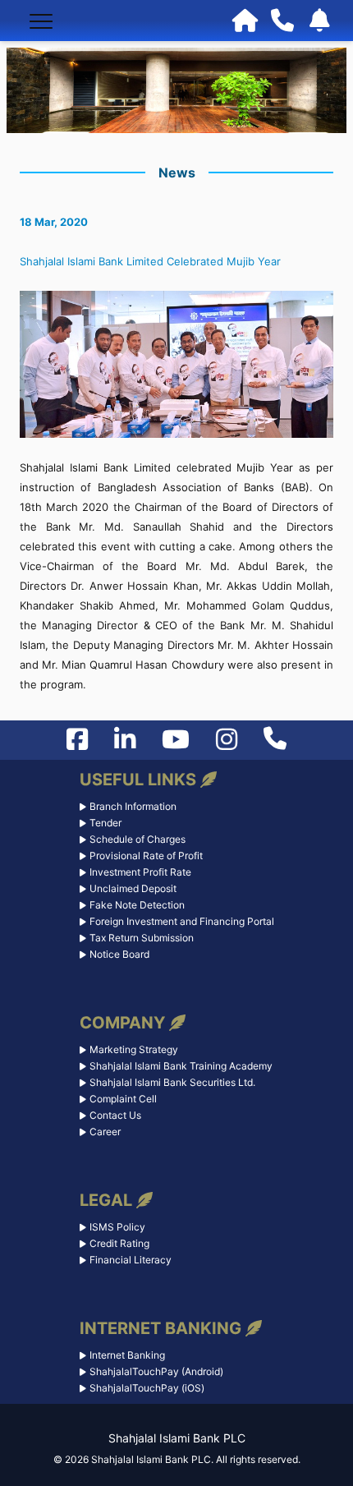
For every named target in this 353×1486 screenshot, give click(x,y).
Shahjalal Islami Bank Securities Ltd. (172, 1082)
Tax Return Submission (141, 938)
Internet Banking (127, 1355)
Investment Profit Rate (140, 872)
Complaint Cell (123, 1099)
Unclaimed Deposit (132, 888)
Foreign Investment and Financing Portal (181, 921)
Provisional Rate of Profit (146, 855)
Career (105, 1131)
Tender (105, 823)
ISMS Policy (117, 1227)
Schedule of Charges (137, 839)
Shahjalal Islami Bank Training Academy (181, 1066)
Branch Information (132, 806)
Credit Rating (119, 1243)
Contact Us (115, 1115)
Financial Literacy (130, 1260)
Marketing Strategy (133, 1049)
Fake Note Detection (137, 905)
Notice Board (119, 954)
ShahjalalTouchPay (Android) (156, 1371)
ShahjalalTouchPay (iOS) (146, 1388)
